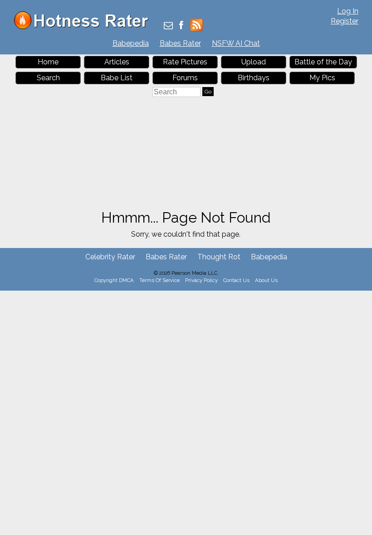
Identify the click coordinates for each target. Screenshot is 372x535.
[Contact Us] (168, 26)
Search (48, 77)
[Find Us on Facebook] (181, 26)
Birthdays (253, 77)
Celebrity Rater (110, 257)
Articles (116, 62)
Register (344, 21)
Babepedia (131, 43)
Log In (347, 11)
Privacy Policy (201, 280)
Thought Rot (218, 257)
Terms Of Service (159, 280)
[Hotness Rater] (84, 27)
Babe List (116, 77)
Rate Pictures (185, 62)
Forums (185, 77)
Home (48, 62)
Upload (253, 62)
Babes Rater (180, 43)
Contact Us (236, 280)
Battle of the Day (323, 62)
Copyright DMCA (114, 280)
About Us (266, 280)
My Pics (322, 77)
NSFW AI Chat (236, 43)
